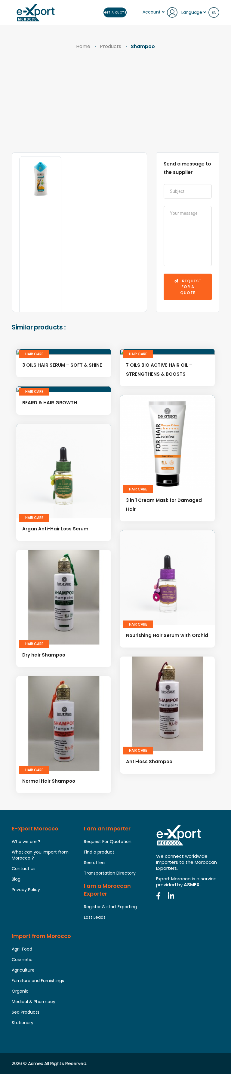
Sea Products (25, 1012)
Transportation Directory (110, 873)
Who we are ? (26, 842)
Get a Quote (115, 12)
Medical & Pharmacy (33, 1002)
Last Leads (95, 917)
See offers (95, 863)
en (213, 12)
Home (83, 46)
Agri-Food (22, 949)
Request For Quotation (107, 842)
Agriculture (23, 970)
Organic (20, 991)
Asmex (35, 1063)
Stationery (22, 1023)
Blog (16, 879)
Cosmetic (22, 960)
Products (110, 46)
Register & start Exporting (110, 907)
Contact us (23, 869)
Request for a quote (191, 287)
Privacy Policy (26, 890)
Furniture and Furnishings (38, 981)
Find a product (99, 852)
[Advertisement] (115, 107)
